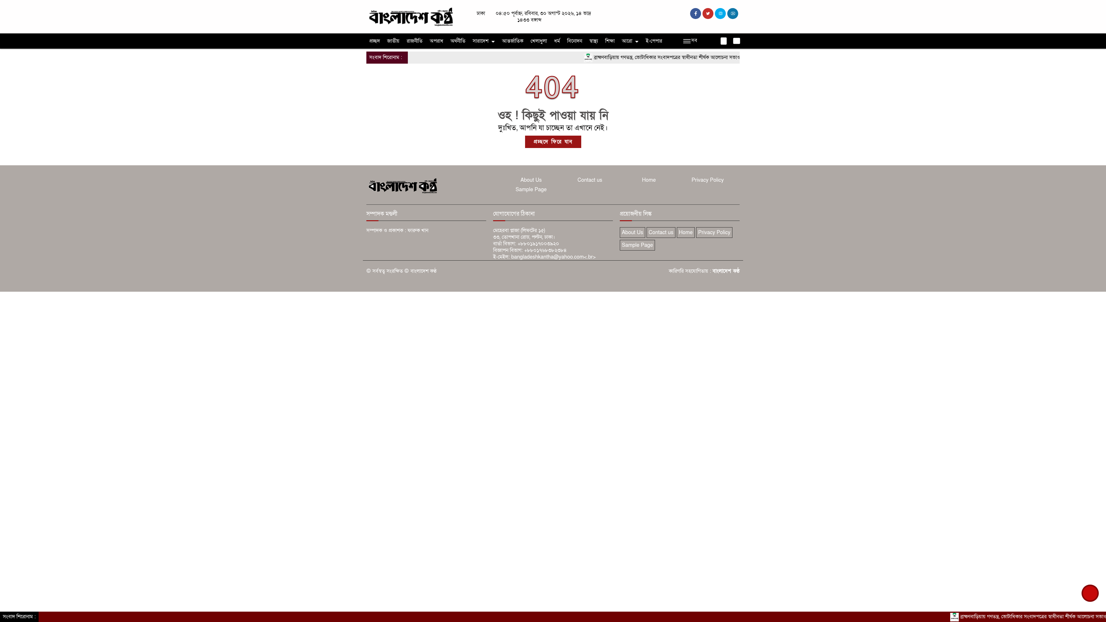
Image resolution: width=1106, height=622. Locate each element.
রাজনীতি (415, 41)
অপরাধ (436, 41)
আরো (627, 41)
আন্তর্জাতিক (512, 41)
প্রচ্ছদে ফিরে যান (553, 142)
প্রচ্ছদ (374, 41)
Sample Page (531, 189)
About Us (531, 180)
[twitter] (707, 13)
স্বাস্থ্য (593, 41)
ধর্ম (557, 41)
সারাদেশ (480, 41)
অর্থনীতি (457, 41)
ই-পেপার (654, 41)
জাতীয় (393, 41)
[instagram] (720, 13)
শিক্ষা (610, 41)
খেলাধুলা (539, 41)
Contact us (589, 180)
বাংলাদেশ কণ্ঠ (726, 271)
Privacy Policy (708, 180)
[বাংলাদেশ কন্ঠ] (410, 16)
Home (649, 180)
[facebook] (695, 13)
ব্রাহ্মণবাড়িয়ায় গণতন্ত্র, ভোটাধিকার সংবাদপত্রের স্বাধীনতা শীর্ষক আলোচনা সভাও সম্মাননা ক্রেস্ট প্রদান (664, 57)
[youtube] (732, 13)
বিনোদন (574, 41)
